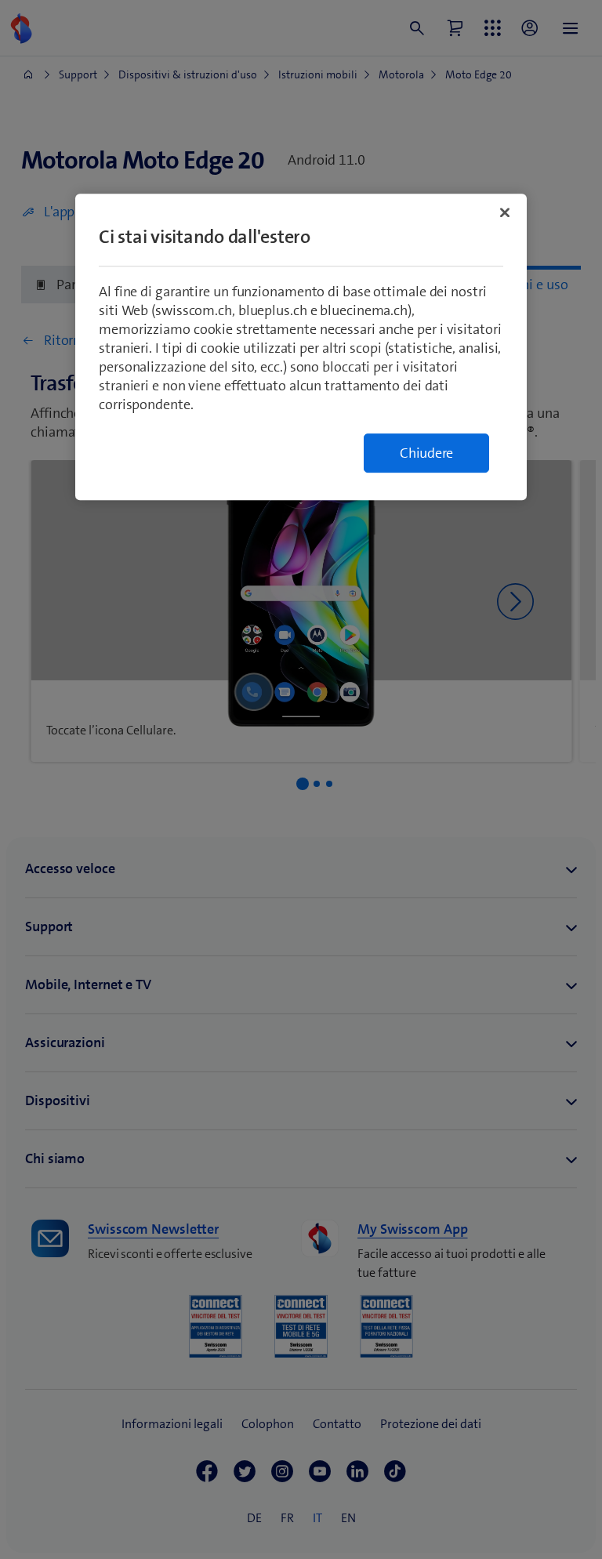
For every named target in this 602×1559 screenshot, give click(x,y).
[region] (301, 347)
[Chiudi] (505, 213)
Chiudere (426, 453)
